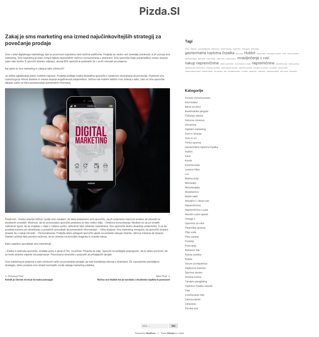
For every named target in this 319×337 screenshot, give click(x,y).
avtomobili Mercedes (204, 49)
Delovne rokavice (194, 120)
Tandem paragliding (196, 281)
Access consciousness (197, 97)
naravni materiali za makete (243, 64)
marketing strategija (191, 59)
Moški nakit (191, 196)
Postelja (189, 241)
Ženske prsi (191, 308)
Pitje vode (190, 232)
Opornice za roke (194, 223)
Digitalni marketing (195, 129)
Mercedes (190, 182)
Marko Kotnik (201, 59)
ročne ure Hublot (282, 68)
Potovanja (190, 245)
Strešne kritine (193, 277)
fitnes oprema (246, 49)
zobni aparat (293, 71)
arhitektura (193, 49)
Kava (187, 156)
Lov (187, 173)
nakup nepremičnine (202, 63)
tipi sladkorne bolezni (234, 71)
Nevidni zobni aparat (196, 214)
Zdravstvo (190, 303)
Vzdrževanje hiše (194, 294)
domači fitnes (237, 49)
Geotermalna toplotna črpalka (201, 147)
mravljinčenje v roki (253, 58)
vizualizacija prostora (273, 71)
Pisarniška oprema (195, 227)
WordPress (151, 333)
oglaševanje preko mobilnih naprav (195, 68)
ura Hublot (245, 71)
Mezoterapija (192, 187)
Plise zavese (192, 236)
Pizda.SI (159, 11)
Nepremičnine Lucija (196, 209)
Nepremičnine (193, 205)
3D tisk (187, 49)
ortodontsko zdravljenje (213, 68)
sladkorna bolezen (207, 71)
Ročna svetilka (193, 254)
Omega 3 (190, 218)
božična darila (215, 49)
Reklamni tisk (192, 250)
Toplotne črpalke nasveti (198, 285)
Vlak (187, 290)
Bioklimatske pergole (196, 111)
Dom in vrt (191, 138)
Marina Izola (191, 178)
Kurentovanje (192, 165)
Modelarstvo (192, 191)
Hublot (249, 53)
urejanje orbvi (253, 71)
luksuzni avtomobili (293, 54)
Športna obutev (193, 272)
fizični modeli (255, 49)
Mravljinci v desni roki (197, 200)
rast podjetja (273, 68)
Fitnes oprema (193, 142)
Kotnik (284, 54)
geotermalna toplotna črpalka (209, 53)
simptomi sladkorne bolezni (193, 71)
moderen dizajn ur (231, 59)
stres (225, 71)
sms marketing (218, 71)
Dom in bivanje (193, 133)
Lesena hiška (192, 169)
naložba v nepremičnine (227, 64)
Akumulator (191, 102)
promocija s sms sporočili (260, 68)
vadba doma (261, 71)
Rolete (188, 259)
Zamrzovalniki (192, 299)
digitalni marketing (226, 49)
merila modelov (211, 59)
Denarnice (190, 124)
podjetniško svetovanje (245, 68)
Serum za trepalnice (196, 263)
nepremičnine (263, 63)
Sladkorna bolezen (195, 268)
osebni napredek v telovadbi (229, 68)
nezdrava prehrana (293, 64)
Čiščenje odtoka (194, 115)
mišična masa (221, 59)
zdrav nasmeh (284, 71)
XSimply (170, 333)
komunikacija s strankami (274, 54)
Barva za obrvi (193, 106)
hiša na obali (239, 54)
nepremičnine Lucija (281, 64)
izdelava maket (261, 54)
